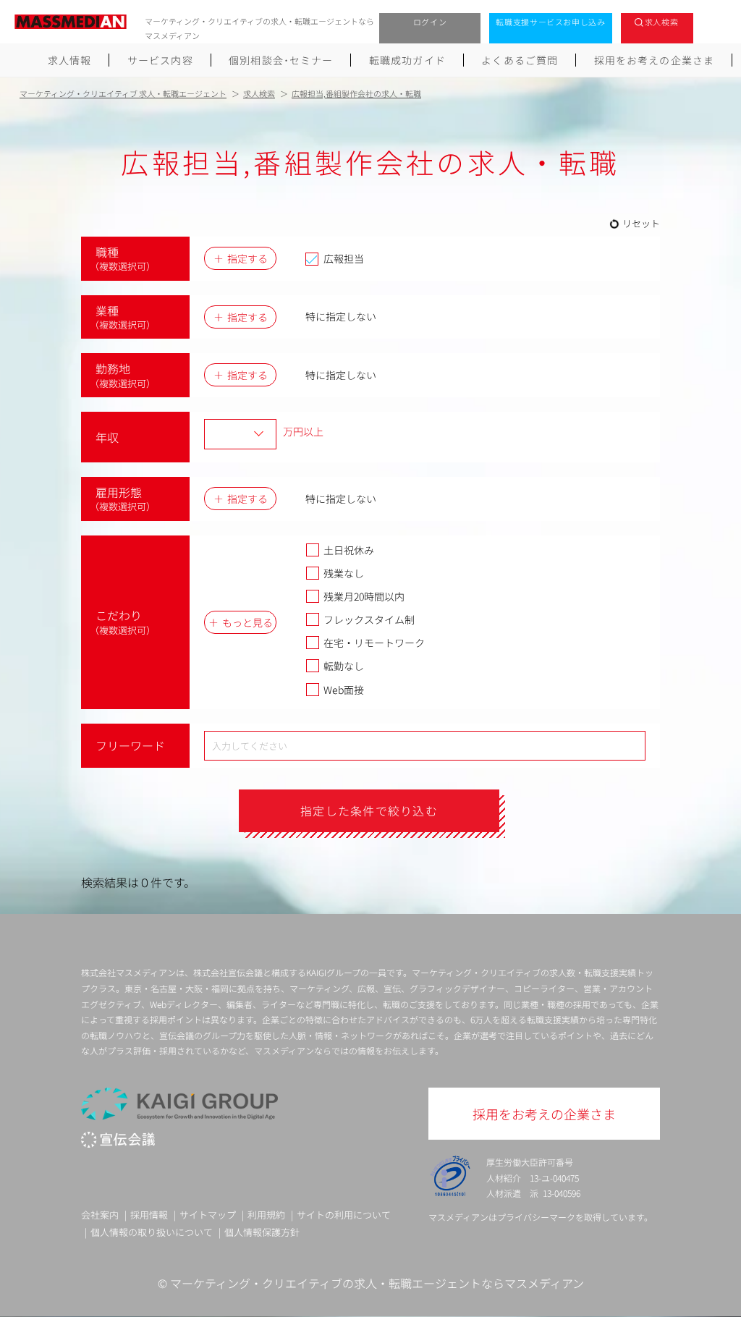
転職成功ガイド (407, 60)
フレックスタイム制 (369, 619)
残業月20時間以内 (364, 596)
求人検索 (662, 21)
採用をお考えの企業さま (654, 60)
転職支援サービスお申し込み (551, 21)
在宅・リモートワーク (374, 642)
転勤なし (343, 665)
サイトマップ (207, 1214)
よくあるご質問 (519, 60)
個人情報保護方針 (262, 1232)
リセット (641, 223)
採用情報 (149, 1214)
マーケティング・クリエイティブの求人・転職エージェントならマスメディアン (377, 1283)
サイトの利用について (344, 1214)
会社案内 (100, 1214)
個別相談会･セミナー (281, 60)
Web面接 (343, 689)
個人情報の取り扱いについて (151, 1232)
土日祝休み (348, 550)
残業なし (343, 573)
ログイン (430, 21)
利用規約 (266, 1214)
